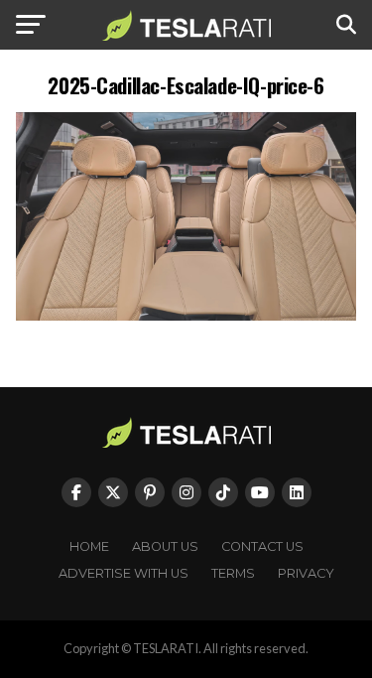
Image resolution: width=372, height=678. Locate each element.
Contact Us (262, 546)
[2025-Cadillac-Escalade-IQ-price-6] (186, 315)
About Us (165, 546)
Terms (233, 573)
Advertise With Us (123, 573)
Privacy (306, 573)
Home (89, 546)
